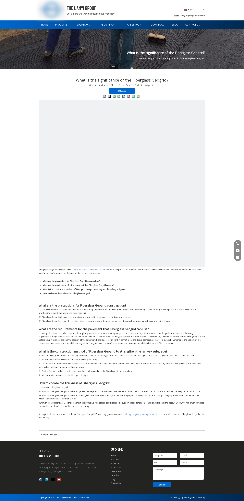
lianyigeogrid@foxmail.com (192, 15)
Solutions (115, 463)
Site (153, 85)
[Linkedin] (46, 479)
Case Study (116, 471)
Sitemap (201, 497)
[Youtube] (59, 479)
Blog (113, 479)
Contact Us (116, 483)
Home (113, 455)
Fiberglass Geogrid (49, 434)
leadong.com (190, 497)
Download (115, 475)
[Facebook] (40, 479)
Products (115, 459)
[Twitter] (53, 479)
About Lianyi (116, 467)
